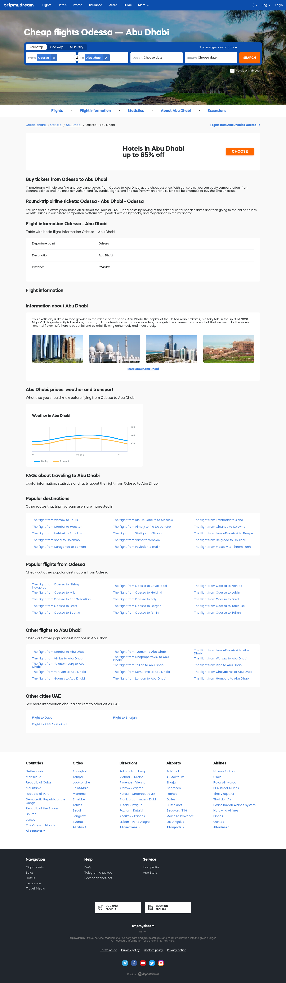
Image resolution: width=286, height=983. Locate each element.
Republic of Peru (37, 793)
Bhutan (31, 814)
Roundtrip (36, 47)
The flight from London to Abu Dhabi (139, 678)
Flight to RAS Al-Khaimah (50, 724)
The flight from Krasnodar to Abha (218, 519)
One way (56, 47)
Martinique (33, 777)
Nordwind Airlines (225, 810)
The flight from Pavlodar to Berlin (136, 546)
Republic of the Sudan (42, 808)
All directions (129, 827)
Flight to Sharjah (125, 717)
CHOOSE (240, 151)
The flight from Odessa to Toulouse (219, 605)
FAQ (87, 867)
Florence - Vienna (133, 782)
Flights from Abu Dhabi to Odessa (233, 124)
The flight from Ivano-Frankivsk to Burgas (223, 533)
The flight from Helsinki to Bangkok (57, 533)
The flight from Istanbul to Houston (57, 526)
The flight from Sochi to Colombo (56, 540)
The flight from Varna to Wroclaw (136, 540)
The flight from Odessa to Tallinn (217, 612)
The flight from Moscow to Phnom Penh (222, 546)
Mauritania (33, 788)
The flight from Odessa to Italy (134, 599)
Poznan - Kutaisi (131, 810)
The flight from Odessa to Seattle (56, 612)
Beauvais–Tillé (176, 810)
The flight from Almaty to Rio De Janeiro (142, 526)
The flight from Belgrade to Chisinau (220, 540)
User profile (151, 867)
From (32, 57)
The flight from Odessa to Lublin (217, 592)
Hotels (30, 878)
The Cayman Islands (40, 825)
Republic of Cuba (38, 782)
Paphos (171, 793)
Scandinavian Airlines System (234, 805)
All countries (34, 830)
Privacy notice (176, 950)
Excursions (33, 883)
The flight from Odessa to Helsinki (137, 592)
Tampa (78, 777)
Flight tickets (35, 867)
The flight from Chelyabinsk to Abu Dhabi (223, 671)
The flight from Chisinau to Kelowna (219, 526)
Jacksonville (81, 782)
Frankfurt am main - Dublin (139, 799)
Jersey (30, 819)
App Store (150, 872)
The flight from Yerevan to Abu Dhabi (59, 671)
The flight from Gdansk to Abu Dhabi (58, 678)
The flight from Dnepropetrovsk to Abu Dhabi (141, 658)
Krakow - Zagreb (131, 788)
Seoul (77, 810)
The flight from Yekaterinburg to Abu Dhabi (58, 665)
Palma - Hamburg (132, 771)
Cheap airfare (36, 124)
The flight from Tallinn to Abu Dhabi (138, 665)
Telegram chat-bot (98, 872)
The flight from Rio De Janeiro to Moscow (143, 519)
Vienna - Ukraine (132, 777)
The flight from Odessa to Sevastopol (140, 585)
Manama (79, 793)
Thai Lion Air (222, 799)
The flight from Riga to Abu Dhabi (218, 665)
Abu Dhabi (74, 124)
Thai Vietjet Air (223, 793)
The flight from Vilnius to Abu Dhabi (57, 658)
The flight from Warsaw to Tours (55, 519)
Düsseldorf (174, 805)
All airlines (220, 827)
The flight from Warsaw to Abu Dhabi (220, 658)
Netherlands (35, 771)
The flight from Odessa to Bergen (137, 605)
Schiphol (172, 771)
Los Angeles (175, 821)
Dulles (170, 799)
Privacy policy (130, 950)
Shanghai (79, 771)
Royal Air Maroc (224, 782)
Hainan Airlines (224, 771)
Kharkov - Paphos (132, 816)
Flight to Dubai (42, 717)
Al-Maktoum (175, 777)
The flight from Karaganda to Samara (59, 546)
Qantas (218, 821)
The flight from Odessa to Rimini (136, 612)
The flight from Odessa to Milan (54, 592)
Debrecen (173, 788)
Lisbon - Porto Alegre (135, 821)
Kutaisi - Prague (131, 805)
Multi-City (76, 47)
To (82, 57)
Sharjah (172, 782)
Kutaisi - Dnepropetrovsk (137, 793)
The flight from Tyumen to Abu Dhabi (139, 651)
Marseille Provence (180, 816)
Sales (29, 872)
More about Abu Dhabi (143, 368)
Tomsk (77, 805)
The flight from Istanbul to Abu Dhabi (58, 651)
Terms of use (108, 950)
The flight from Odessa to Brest (54, 605)
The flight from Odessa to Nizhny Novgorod (55, 586)
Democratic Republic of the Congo (45, 801)
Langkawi (79, 816)
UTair (217, 777)
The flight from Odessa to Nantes (218, 585)
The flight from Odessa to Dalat (216, 599)
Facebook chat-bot (98, 878)
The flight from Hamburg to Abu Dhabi (221, 678)
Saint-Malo (80, 788)
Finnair (218, 816)
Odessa (56, 124)
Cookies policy (153, 950)
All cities (78, 827)
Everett (78, 821)
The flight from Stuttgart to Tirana (137, 533)
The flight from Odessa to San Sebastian (61, 599)
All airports (174, 827)
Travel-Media (35, 888)
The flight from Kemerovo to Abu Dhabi (141, 671)
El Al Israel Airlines (226, 788)
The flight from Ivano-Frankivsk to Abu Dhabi (221, 652)
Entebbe (79, 799)
